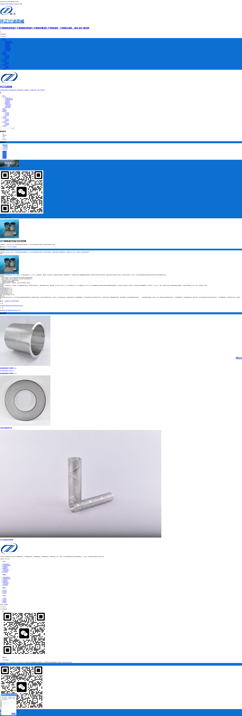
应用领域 (5, 53)
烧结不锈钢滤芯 (15, 301)
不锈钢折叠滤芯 (8, 41)
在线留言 (7, 67)
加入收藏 (20, 3)
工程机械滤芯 (8, 49)
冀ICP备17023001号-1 (67, 662)
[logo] (9, 554)
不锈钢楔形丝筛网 (9, 42)
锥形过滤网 (7, 50)
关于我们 (6, 3)
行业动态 (7, 58)
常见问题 (7, 55)
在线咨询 (7, 66)
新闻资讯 (5, 54)
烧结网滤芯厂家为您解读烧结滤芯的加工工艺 (10, 310)
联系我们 (11, 3)
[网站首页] (1, 710)
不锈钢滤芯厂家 (8, 301)
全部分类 (6, 145)
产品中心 (5, 39)
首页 (4, 38)
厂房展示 (5, 59)
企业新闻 (2, 3)
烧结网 (4, 51)
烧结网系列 (7, 45)
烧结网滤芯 (7, 46)
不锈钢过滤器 (8, 47)
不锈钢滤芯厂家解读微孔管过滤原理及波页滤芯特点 (11, 305)
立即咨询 (15, 3)
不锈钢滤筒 (7, 43)
